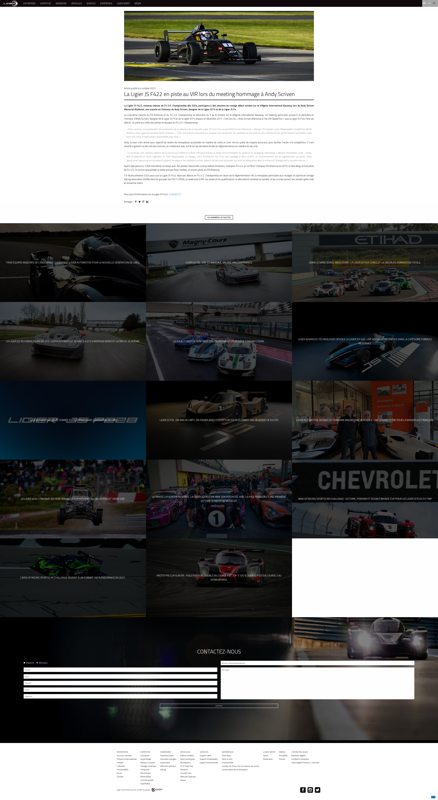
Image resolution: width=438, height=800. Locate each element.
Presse (282, 759)
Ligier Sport (123, 3)
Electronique (145, 773)
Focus (119, 773)
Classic (183, 780)
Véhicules (76, 3)
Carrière (120, 776)
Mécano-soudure (147, 762)
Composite (144, 769)
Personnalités (122, 769)
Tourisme (184, 769)
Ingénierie (61, 3)
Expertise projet (166, 755)
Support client (205, 755)
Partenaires (268, 759)
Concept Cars (185, 773)
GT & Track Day (186, 766)
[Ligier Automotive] (11, 3)
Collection (121, 766)
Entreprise (29, 3)
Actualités (283, 755)
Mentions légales (298, 755)
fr (434, 3)
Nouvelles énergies (168, 759)
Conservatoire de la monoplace (235, 769)
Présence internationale (127, 759)
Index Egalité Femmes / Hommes (305, 762)
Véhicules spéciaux (168, 766)
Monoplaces (185, 762)
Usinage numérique (148, 766)
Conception (145, 755)
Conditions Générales (300, 759)
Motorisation (145, 776)
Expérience (106, 3)
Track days (226, 755)
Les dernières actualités (219, 217)
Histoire (120, 762)
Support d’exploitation (209, 759)
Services (91, 3)
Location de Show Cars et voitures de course (240, 766)
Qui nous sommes (124, 755)
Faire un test (227, 759)
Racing (163, 769)
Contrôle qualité (147, 780)
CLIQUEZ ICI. (175, 194)
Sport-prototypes (187, 759)
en (429, 3)
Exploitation (145, 783)
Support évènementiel (209, 762)
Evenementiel (227, 762)
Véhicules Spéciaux (188, 776)
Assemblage (145, 759)
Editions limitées (187, 755)
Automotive (165, 762)
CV (222, 703)
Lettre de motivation (228, 711)
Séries (265, 755)
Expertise (45, 3)
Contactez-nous (299, 751)
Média (138, 3)
